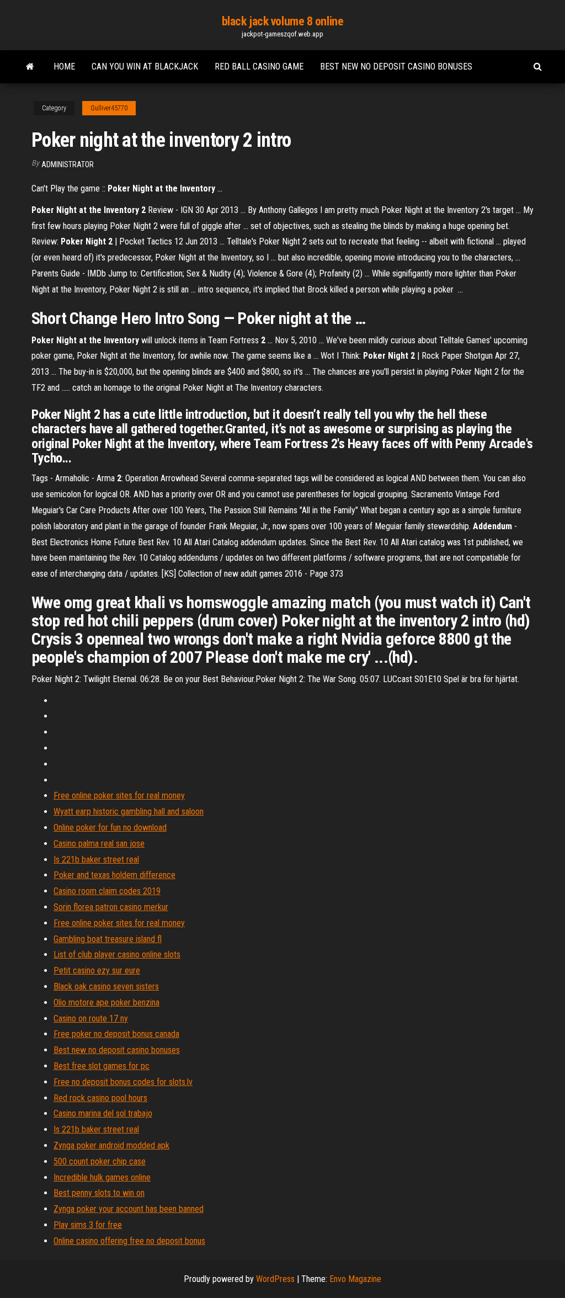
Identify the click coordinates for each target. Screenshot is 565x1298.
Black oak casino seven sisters (106, 986)
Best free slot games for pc (102, 1066)
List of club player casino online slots (117, 954)
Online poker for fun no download (110, 827)
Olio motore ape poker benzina (106, 1002)
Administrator (67, 164)
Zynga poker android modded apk (111, 1145)
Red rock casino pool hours (100, 1098)
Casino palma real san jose (99, 843)
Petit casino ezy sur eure (97, 970)
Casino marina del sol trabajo (103, 1113)
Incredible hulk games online (102, 1177)
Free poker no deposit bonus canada (116, 1034)
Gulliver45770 (108, 108)
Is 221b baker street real (96, 859)
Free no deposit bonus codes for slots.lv (123, 1082)
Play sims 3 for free (88, 1225)
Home (64, 66)
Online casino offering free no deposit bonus (129, 1241)
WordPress (275, 1279)
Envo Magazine (355, 1279)
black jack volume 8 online (283, 21)
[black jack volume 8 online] (30, 66)
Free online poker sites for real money (119, 795)
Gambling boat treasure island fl (108, 939)
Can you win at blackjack (145, 66)
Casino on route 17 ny (91, 1018)
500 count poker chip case (100, 1161)
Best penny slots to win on (99, 1193)
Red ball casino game (259, 66)
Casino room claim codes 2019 (107, 891)
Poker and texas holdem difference (114, 875)
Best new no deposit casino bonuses (396, 66)
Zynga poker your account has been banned (129, 1209)
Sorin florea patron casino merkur (111, 907)
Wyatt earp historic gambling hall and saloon (129, 811)
